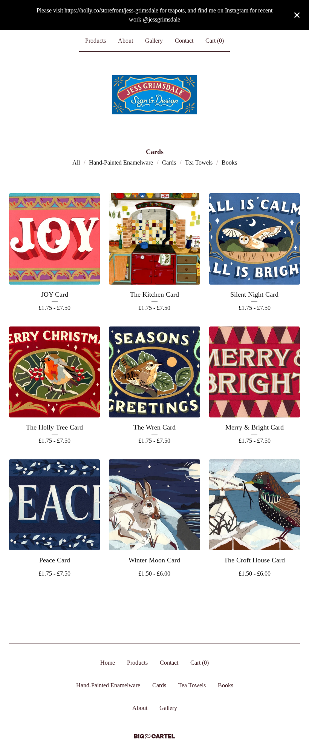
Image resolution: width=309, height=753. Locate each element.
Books (229, 162)
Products (95, 40)
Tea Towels (199, 162)
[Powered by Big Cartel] (154, 736)
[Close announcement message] (297, 15)
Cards (169, 162)
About (125, 40)
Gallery (154, 40)
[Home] (154, 94)
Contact (184, 40)
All (76, 162)
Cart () (214, 40)
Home (107, 662)
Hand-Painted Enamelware (121, 162)
